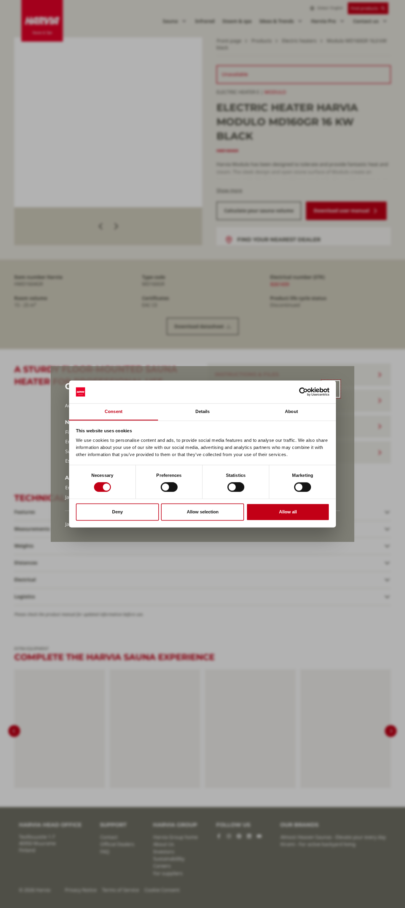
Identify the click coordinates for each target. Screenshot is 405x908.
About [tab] (291, 411)
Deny (117, 511)
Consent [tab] (113, 411)
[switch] (169, 487)
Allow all (288, 511)
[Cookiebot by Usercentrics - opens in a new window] (303, 391)
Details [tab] (202, 411)
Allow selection (203, 511)
